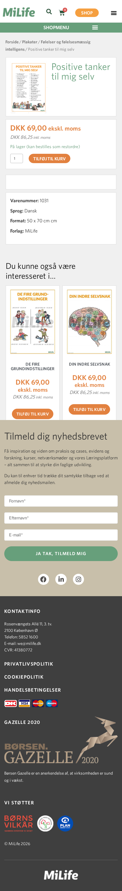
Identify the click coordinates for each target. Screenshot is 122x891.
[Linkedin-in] (61, 579)
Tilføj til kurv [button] (32, 414)
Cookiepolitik (24, 676)
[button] (49, 11)
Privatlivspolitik (28, 663)
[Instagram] (78, 579)
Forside (12, 41)
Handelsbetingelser (32, 689)
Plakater (29, 41)
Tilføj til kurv (49, 158)
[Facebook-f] (43, 579)
